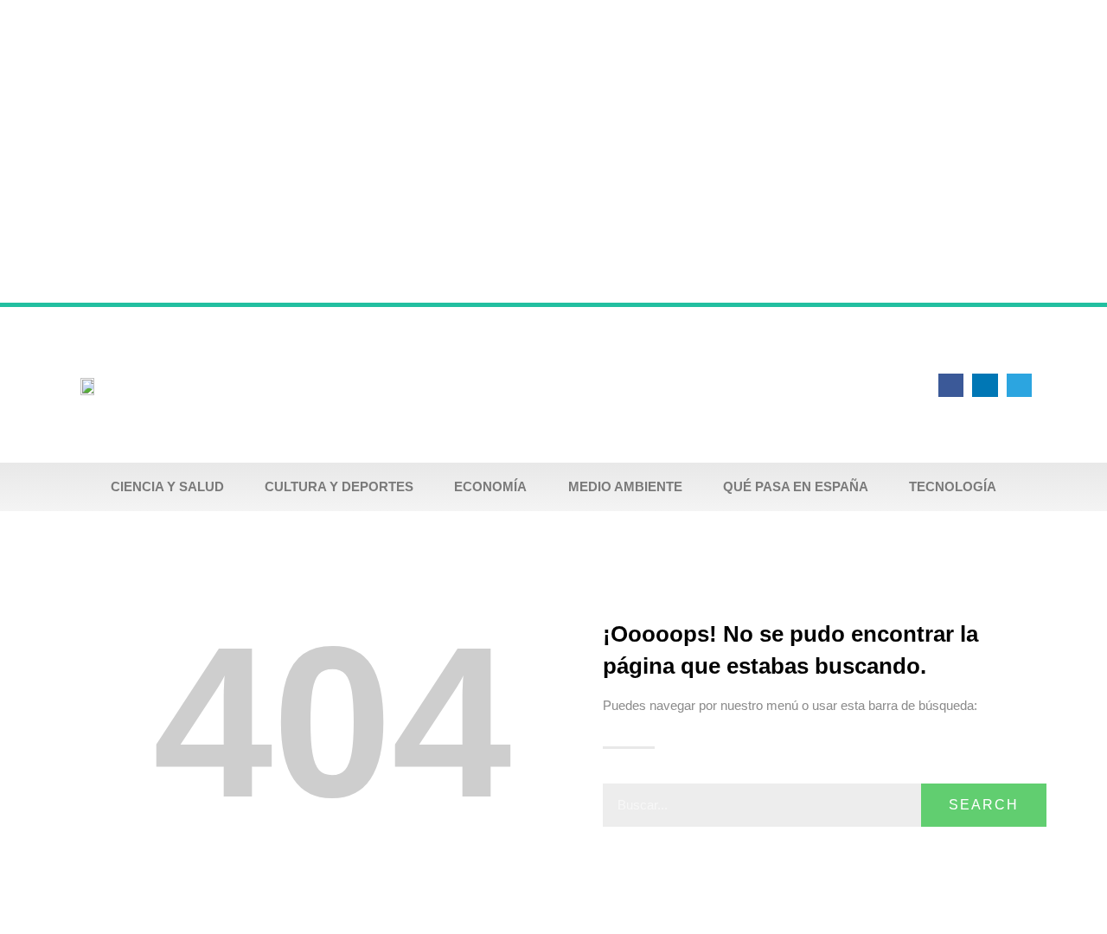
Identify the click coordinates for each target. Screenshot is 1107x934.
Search (984, 804)
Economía (490, 486)
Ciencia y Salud (167, 486)
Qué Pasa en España (795, 486)
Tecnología (952, 486)
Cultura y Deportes (339, 486)
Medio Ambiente (625, 486)
